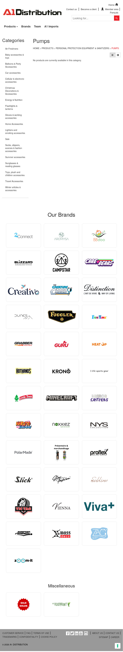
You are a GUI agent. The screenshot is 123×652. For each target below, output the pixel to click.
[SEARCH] (116, 18)
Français (114, 12)
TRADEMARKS (9, 636)
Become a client (88, 9)
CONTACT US (112, 633)
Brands (26, 26)
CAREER (115, 637)
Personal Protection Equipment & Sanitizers (82, 48)
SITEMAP (103, 637)
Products (10, 26)
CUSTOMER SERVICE (13, 633)
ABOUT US (97, 633)
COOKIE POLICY (49, 636)
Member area (111, 9)
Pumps (115, 48)
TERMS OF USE (41, 633)
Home (111, 4)
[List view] (118, 55)
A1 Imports (51, 26)
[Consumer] (112, 55)
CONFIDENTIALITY (28, 636)
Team (37, 26)
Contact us (71, 9)
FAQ (28, 633)
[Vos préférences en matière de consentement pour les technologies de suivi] (117, 646)
